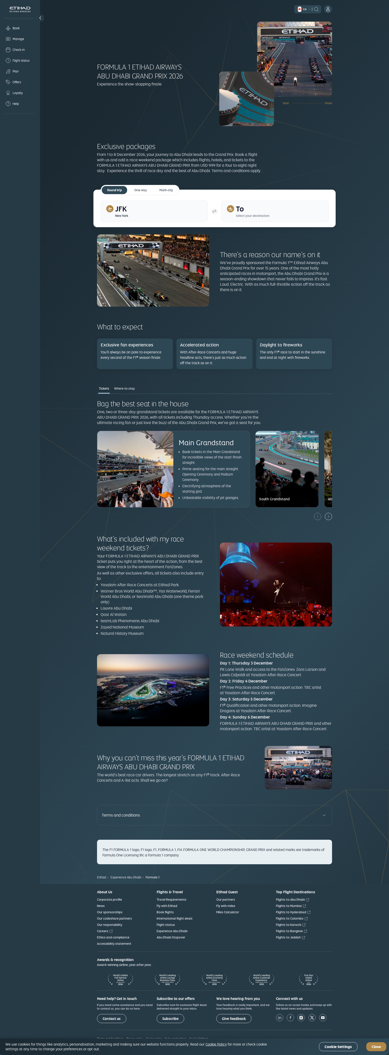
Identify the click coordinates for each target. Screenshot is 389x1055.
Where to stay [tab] (124, 388)
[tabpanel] (214, 459)
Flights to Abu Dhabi (290, 900)
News (101, 906)
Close (376, 1046)
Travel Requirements (171, 900)
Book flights (165, 912)
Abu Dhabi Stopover (171, 937)
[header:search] (316, 9)
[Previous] (317, 516)
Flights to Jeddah (288, 937)
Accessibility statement (114, 944)
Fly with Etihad (167, 906)
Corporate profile (109, 900)
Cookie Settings (338, 1046)
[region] (194, 1046)
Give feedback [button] (234, 1018)
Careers (102, 931)
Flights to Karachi (288, 925)
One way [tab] (140, 190)
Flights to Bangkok (289, 931)
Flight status (166, 925)
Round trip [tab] (114, 190)
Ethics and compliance (113, 937)
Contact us (112, 1018)
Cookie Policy (216, 1044)
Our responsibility (109, 925)
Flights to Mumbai (289, 906)
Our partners (225, 900)
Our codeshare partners (114, 918)
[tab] (154, 211)
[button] (40, 18)
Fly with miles (225, 906)
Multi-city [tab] (166, 190)
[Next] (328, 516)
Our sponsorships (109, 912)
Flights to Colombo (289, 918)
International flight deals (174, 918)
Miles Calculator (227, 912)
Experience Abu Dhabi (172, 931)
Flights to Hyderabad (291, 912)
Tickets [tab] (104, 388)
